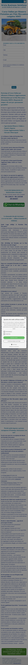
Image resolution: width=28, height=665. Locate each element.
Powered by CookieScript (14, 346)
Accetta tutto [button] (13, 337)
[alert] (14, 332)
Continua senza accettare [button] (14, 341)
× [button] (25, 318)
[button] (14, 332)
